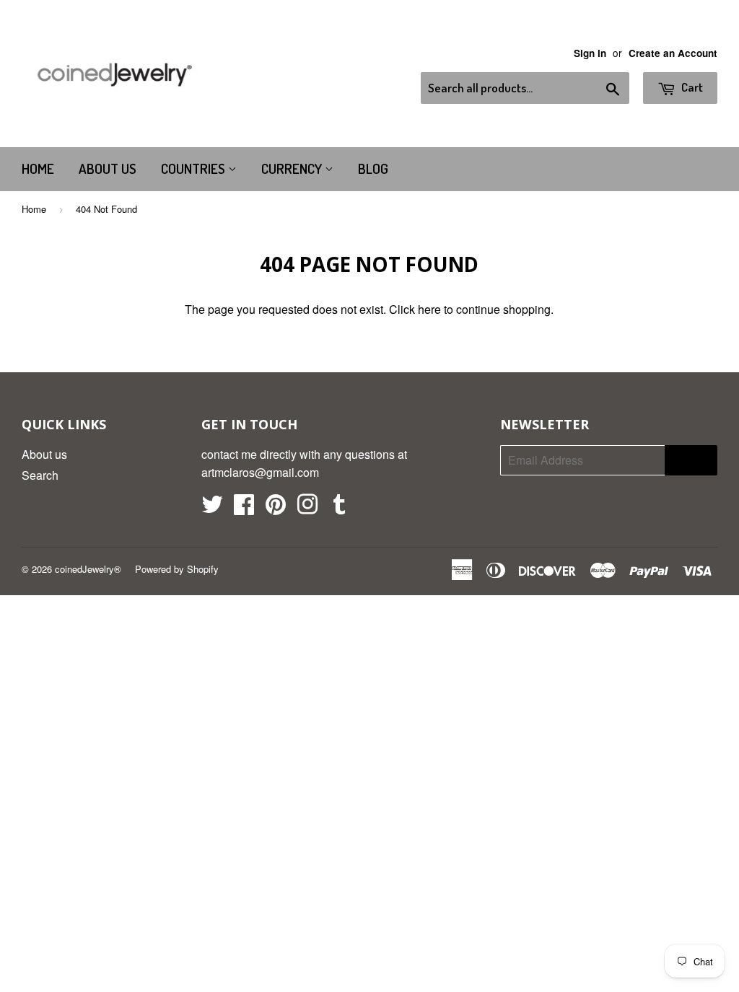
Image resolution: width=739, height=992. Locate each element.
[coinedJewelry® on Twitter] (212, 508)
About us (107, 168)
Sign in (590, 53)
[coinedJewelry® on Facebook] (244, 508)
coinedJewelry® (88, 569)
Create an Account (673, 53)
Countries (194, 168)
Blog (373, 168)
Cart (691, 87)
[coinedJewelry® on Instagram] (307, 508)
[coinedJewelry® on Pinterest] (276, 508)
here (429, 309)
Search (40, 475)
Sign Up (691, 460)
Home (38, 168)
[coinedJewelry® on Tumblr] (339, 508)
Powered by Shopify (177, 569)
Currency (293, 168)
